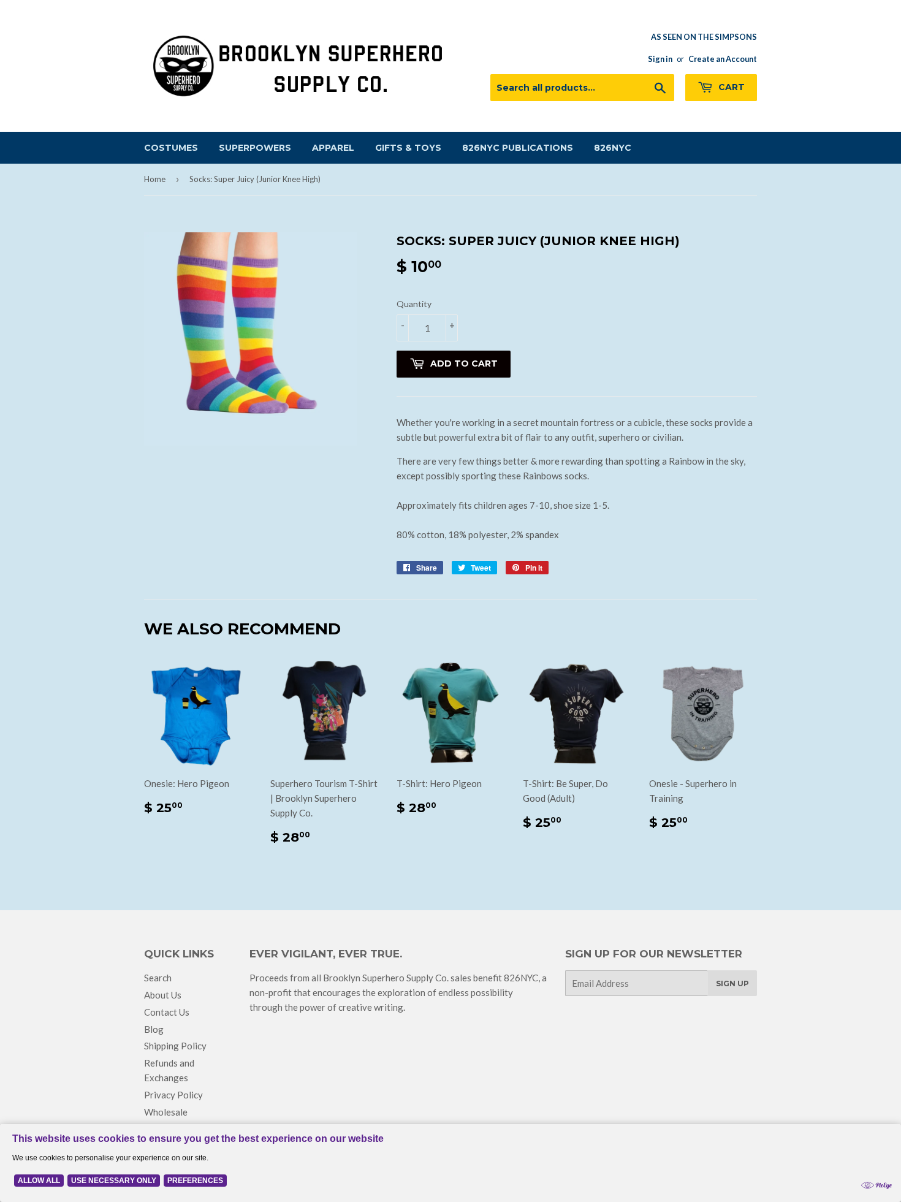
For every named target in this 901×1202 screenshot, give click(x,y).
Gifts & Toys (408, 147)
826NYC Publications (517, 147)
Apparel (333, 147)
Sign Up (732, 983)
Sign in (660, 59)
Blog (154, 1029)
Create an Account (722, 59)
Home (154, 179)
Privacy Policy (173, 1094)
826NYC (612, 147)
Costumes (171, 147)
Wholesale (166, 1111)
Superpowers (255, 147)
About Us (162, 994)
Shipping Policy (175, 1045)
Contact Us (166, 1012)
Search (158, 977)
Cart (730, 87)
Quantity (414, 304)
